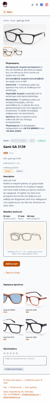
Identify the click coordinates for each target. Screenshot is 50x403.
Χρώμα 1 (8, 171)
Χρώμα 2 (19, 171)
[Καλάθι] (37, 4)
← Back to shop (11, 272)
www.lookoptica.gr (11, 397)
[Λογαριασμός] (32, 4)
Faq (5, 387)
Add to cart (12, 263)
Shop (12, 20)
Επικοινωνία (16, 387)
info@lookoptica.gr (30, 394)
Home (6, 20)
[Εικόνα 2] (17, 51)
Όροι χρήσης (31, 387)
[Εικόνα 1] (7, 51)
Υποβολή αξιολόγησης (13, 369)
